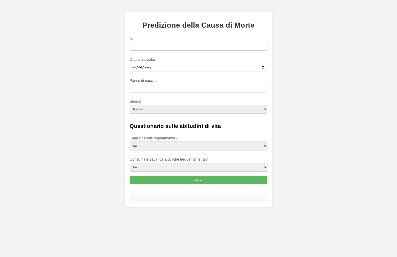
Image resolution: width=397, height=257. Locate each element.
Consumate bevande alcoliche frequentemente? (169, 159)
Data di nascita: (142, 59)
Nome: (135, 39)
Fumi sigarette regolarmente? (153, 138)
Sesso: (135, 101)
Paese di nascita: (144, 81)
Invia (198, 180)
